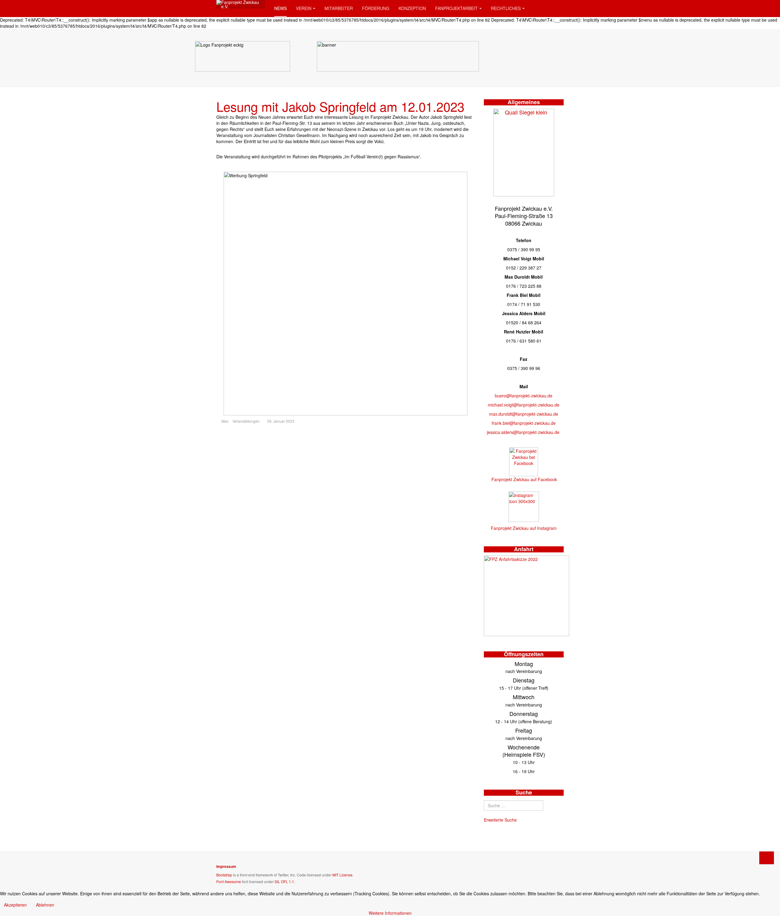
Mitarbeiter (338, 8)
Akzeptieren (15, 905)
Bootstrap (224, 874)
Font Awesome (228, 881)
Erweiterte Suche (500, 820)
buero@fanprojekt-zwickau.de (523, 396)
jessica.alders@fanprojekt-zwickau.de (523, 432)
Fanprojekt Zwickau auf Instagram (524, 528)
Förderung (375, 8)
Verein (303, 8)
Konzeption (412, 8)
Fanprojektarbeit (456, 8)
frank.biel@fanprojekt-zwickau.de (524, 423)
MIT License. (342, 874)
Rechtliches (506, 8)
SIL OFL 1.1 (284, 881)
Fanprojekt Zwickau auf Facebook (524, 479)
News (280, 8)
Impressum (226, 866)
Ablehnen (45, 905)
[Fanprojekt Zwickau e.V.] (240, 4)
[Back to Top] (766, 857)
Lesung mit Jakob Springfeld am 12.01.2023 (340, 106)
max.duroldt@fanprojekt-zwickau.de (523, 414)
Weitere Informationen (390, 913)
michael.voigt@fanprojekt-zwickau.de (523, 405)
